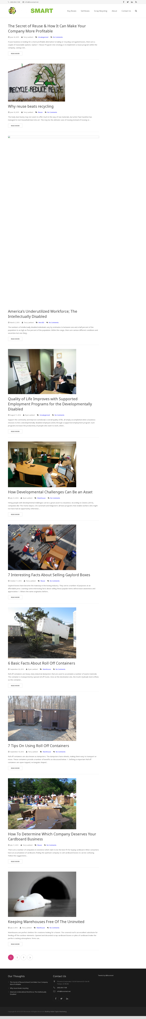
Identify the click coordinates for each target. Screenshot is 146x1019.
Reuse (40, 112)
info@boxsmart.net (31, 2)
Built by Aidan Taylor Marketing (55, 1011)
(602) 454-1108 (15, 2)
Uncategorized (43, 37)
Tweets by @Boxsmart (105, 975)
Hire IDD (41, 322)
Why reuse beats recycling (19, 988)
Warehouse (41, 498)
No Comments (58, 37)
